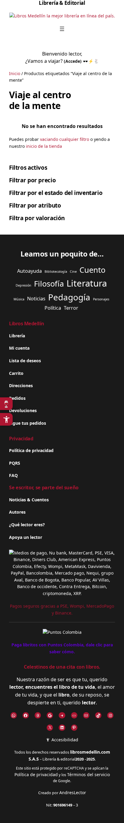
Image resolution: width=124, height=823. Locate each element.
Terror (71, 308)
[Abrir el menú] (62, 28)
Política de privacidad (36, 774)
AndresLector (72, 792)
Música (19, 299)
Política (53, 308)
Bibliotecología (56, 271)
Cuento (92, 270)
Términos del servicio (88, 774)
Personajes (101, 299)
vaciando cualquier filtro (64, 139)
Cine (73, 271)
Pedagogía (69, 297)
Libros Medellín (26, 323)
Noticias (36, 298)
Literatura (87, 283)
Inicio (14, 73)
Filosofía (49, 283)
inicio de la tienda (44, 146)
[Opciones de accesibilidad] (6, 419)
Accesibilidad (64, 740)
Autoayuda (29, 271)
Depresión (23, 285)
